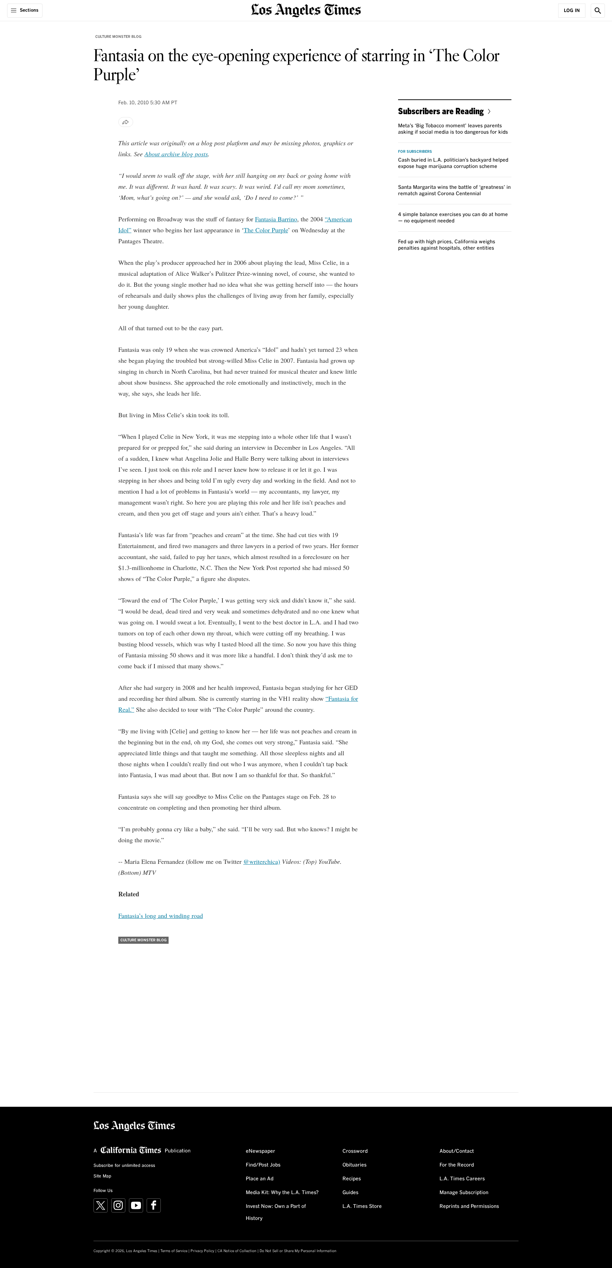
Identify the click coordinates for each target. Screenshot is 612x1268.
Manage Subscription (464, 1192)
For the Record (457, 1165)
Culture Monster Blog (118, 37)
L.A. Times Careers (462, 1178)
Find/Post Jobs (263, 1165)
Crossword (355, 1151)
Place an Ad (259, 1178)
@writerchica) (261, 861)
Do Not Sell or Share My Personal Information (298, 1251)
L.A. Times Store (362, 1206)
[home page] (306, 10)
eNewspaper (260, 1151)
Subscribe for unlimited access (124, 1166)
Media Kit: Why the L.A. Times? (282, 1192)
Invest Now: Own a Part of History (276, 1212)
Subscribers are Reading (441, 111)
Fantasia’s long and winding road (160, 915)
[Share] (125, 122)
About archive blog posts (176, 154)
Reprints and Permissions (469, 1206)
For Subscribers (415, 151)
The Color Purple (266, 230)
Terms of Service (173, 1251)
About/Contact (457, 1151)
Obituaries (354, 1165)
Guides (350, 1192)
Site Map (102, 1176)
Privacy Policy (202, 1251)
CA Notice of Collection (236, 1251)
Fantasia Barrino (276, 219)
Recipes (351, 1178)
